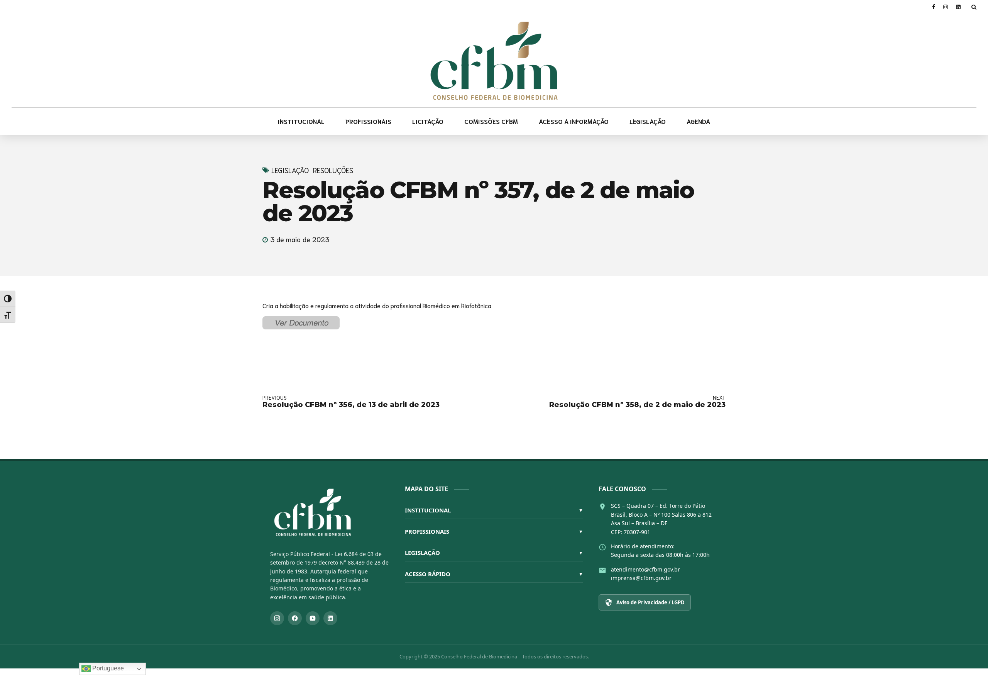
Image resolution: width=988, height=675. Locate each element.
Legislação (290, 170)
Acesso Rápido (494, 574)
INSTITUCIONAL (301, 121)
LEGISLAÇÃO (647, 121)
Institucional (494, 510)
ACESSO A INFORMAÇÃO (574, 121)
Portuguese (107, 668)
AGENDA (698, 121)
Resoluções (333, 170)
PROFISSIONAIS (368, 121)
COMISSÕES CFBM (491, 121)
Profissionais (494, 531)
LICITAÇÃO (427, 121)
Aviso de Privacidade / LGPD (650, 602)
